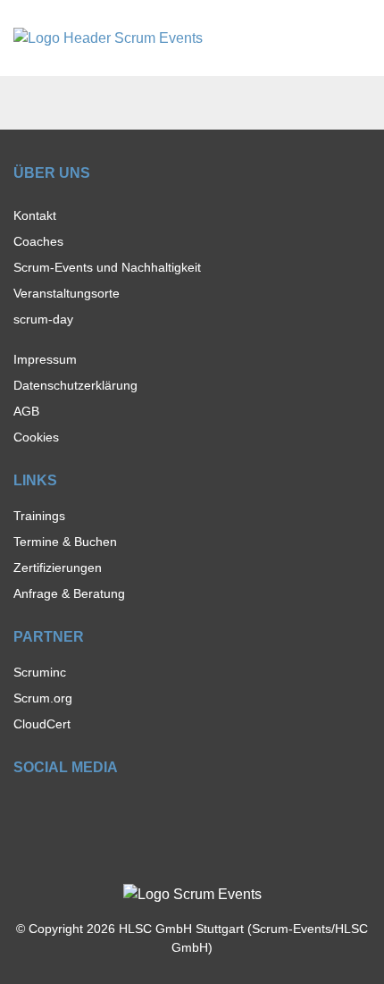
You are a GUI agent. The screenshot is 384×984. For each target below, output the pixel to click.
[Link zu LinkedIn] (84, 809)
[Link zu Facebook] (21, 809)
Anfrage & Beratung (69, 593)
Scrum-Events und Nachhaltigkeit (107, 267)
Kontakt (34, 215)
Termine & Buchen (65, 541)
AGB (26, 411)
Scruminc (39, 672)
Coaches (38, 241)
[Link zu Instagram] (53, 809)
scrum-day (43, 319)
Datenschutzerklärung (75, 385)
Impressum (45, 359)
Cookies (36, 437)
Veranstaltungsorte (66, 293)
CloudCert (42, 724)
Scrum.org (42, 698)
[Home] (108, 37)
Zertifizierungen (57, 567)
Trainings (39, 516)
